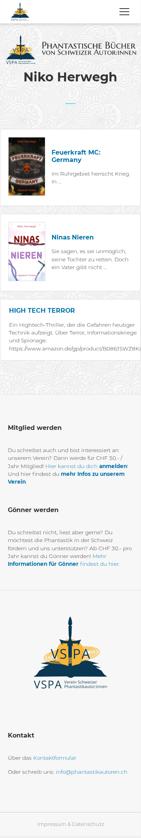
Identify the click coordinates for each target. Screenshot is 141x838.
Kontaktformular (54, 758)
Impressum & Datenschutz (70, 824)
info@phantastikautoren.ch (91, 772)
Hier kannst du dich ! (86, 466)
